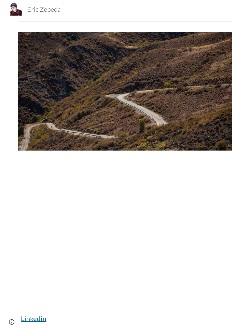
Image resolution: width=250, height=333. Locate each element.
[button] (11, 321)
